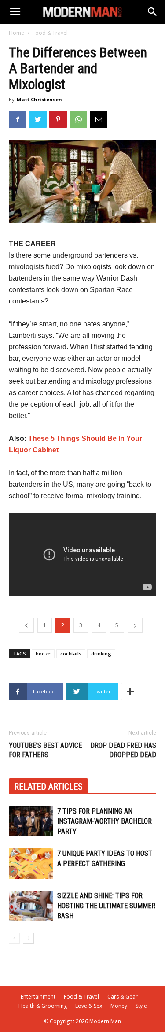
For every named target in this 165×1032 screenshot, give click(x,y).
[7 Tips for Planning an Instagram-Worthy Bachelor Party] (31, 821)
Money (118, 1006)
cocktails (70, 653)
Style (141, 1006)
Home (16, 33)
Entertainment (38, 996)
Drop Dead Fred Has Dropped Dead (123, 750)
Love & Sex (88, 1006)
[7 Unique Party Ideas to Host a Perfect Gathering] (31, 863)
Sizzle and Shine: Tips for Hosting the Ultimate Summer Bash (106, 905)
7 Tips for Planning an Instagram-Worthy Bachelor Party (104, 821)
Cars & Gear (122, 996)
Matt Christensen (39, 99)
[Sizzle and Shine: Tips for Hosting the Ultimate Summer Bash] (31, 906)
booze (43, 653)
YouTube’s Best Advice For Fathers (45, 750)
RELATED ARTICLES (48, 786)
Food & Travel (50, 33)
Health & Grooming (42, 1006)
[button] (152, 12)
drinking (101, 653)
